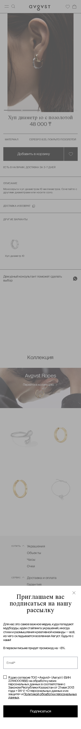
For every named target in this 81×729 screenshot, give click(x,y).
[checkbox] (5, 677)
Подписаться (40, 711)
